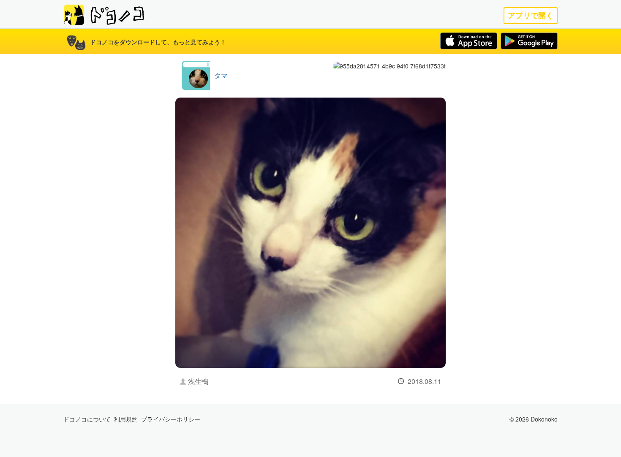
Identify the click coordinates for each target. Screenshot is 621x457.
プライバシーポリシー (170, 419)
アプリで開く (530, 15)
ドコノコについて (87, 419)
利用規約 (126, 419)
